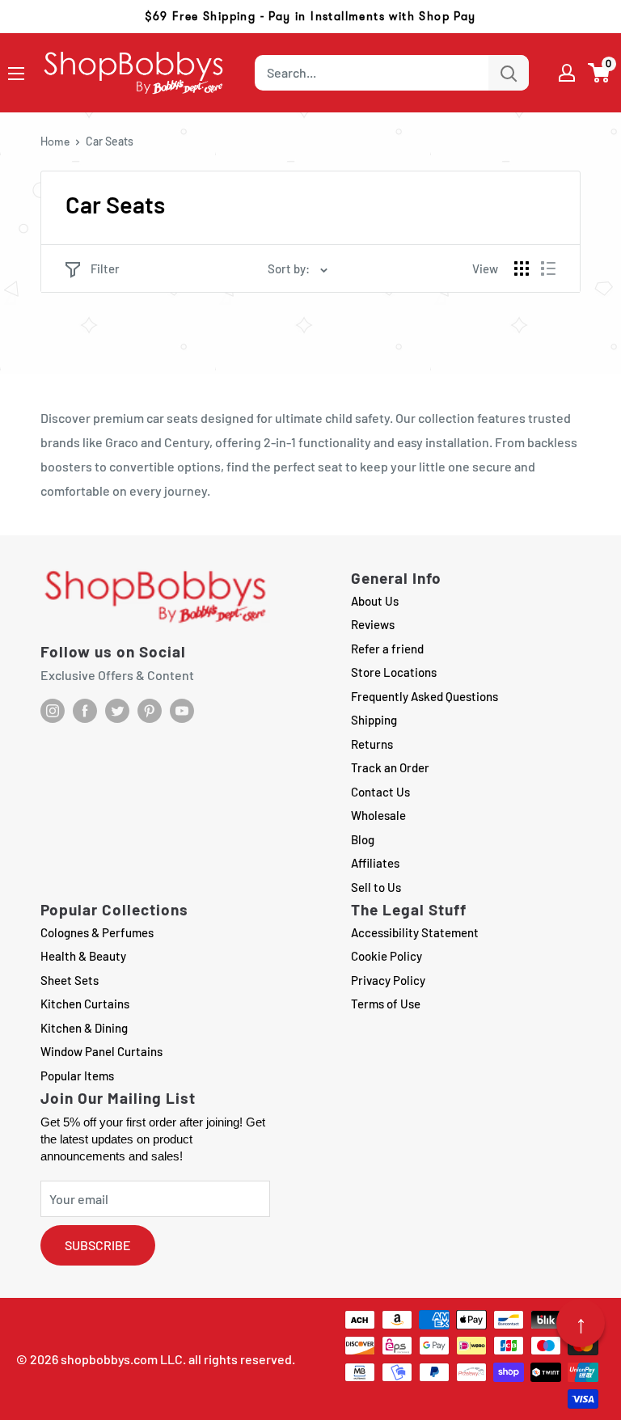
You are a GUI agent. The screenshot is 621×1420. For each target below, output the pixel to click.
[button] (599, 72)
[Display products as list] (548, 268)
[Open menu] (16, 73)
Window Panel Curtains (101, 1051)
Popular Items (77, 1075)
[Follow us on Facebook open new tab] (85, 711)
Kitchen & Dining (84, 1028)
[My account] (567, 73)
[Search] (508, 73)
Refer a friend (387, 648)
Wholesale (378, 815)
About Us (375, 601)
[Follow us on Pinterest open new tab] (149, 711)
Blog (362, 839)
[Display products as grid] (521, 268)
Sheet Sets (69, 980)
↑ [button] (581, 1323)
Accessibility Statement (415, 932)
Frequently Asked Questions (424, 696)
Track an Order (390, 767)
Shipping (374, 719)
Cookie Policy (386, 956)
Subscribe (98, 1245)
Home (55, 141)
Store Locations (394, 672)
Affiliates (375, 863)
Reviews (373, 624)
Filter (105, 268)
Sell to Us (376, 887)
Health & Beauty (83, 956)
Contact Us (380, 791)
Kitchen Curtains (84, 1003)
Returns (372, 744)
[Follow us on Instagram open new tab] (52, 711)
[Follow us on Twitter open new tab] (117, 711)
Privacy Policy (388, 980)
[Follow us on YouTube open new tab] (182, 711)
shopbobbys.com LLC (122, 1359)
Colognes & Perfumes (97, 932)
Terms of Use (385, 1003)
